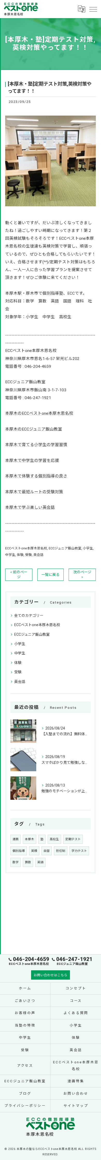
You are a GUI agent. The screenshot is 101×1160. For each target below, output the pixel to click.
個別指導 (18, 851)
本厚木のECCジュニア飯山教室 (33, 429)
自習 (47, 851)
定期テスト (73, 839)
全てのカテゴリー (28, 615)
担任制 (60, 851)
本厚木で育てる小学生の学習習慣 (36, 444)
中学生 (10, 555)
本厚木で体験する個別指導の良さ (36, 476)
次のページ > (82, 574)
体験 (20, 555)
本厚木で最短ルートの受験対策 (34, 492)
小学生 (88, 548)
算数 (28, 862)
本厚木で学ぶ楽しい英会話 (30, 507)
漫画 (15, 839)
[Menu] (93, 9)
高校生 (54, 839)
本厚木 (29, 839)
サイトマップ (75, 1106)
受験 (28, 555)
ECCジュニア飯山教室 (65, 548)
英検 (34, 851)
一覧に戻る (50, 574)
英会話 (38, 555)
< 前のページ (18, 574)
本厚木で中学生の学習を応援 (32, 460)
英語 (40, 862)
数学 (15, 862)
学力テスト (79, 851)
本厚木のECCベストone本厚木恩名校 (39, 413)
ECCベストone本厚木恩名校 (26, 548)
